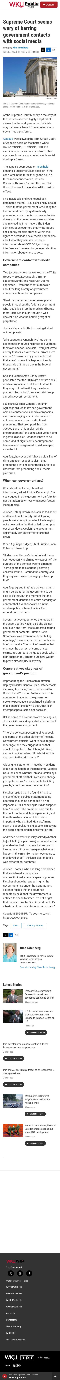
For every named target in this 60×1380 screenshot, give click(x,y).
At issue (8, 138)
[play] (5, 1376)
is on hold (42, 166)
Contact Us (11, 1320)
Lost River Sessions (15, 1340)
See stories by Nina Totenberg (37, 967)
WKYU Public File (14, 1287)
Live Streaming (13, 1326)
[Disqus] (30, 1212)
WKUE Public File (14, 1307)
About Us (10, 1313)
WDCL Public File (14, 1300)
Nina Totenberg (20, 47)
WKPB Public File (14, 1293)
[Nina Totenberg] (10, 952)
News (15, 925)
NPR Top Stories (35, 925)
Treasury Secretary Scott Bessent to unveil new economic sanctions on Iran (39, 994)
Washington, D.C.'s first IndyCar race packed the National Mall (37, 1099)
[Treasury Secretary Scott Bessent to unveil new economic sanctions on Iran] (13, 996)
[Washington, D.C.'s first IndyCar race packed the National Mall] (13, 1101)
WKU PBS (10, 1333)
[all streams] (56, 1376)
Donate (50, 4)
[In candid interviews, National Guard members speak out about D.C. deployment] (13, 1130)
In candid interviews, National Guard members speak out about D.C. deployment (40, 1129)
